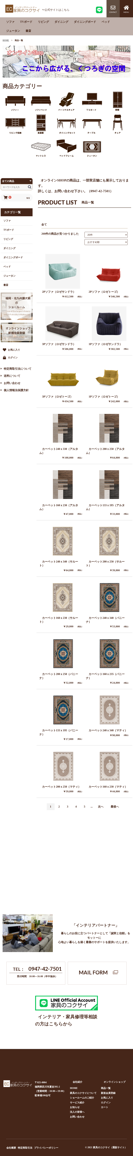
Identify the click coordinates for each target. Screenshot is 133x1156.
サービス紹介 (77, 1102)
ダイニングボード (85, 21)
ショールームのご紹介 (82, 1097)
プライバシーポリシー (46, 1147)
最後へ (115, 806)
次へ (101, 806)
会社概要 (11, 1147)
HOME (6, 40)
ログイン (106, 1102)
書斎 (28, 30)
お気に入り (107, 1097)
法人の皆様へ (77, 1112)
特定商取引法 (25, 1147)
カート (104, 1107)
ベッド (106, 21)
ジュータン (13, 30)
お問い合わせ (77, 1116)
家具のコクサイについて (83, 1093)
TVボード (26, 21)
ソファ (10, 21)
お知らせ (75, 1107)
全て (44, 224)
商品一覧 (106, 1088)
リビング (43, 21)
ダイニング (61, 21)
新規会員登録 (108, 1093)
